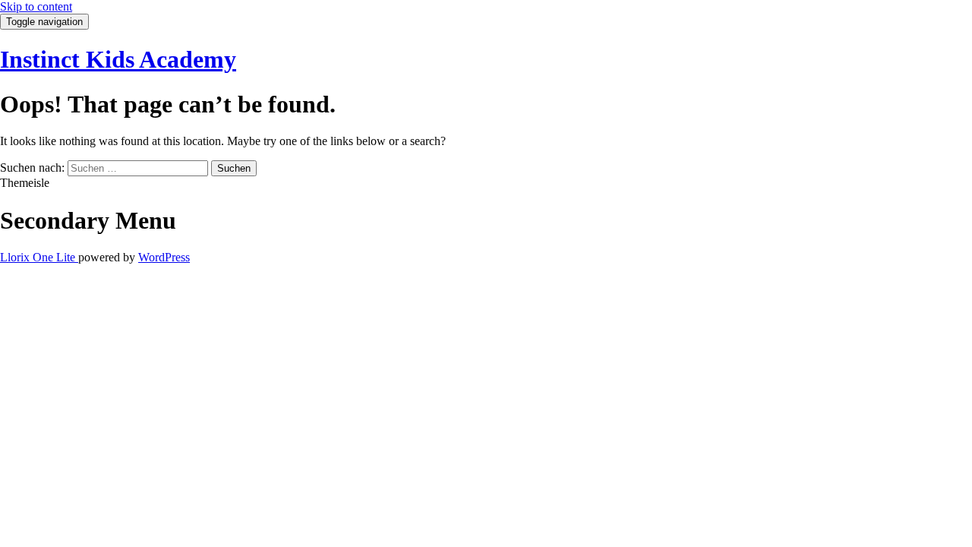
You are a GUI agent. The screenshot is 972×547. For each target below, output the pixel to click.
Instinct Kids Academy (118, 59)
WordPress (164, 257)
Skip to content (36, 6)
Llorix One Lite (39, 257)
